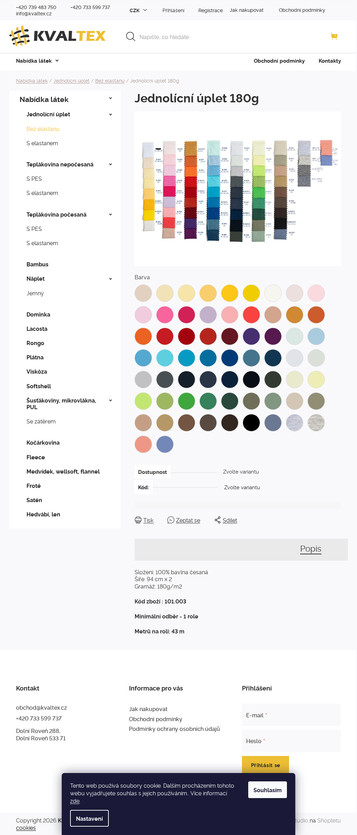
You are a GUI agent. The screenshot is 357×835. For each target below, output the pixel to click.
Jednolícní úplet (48, 114)
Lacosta (36, 328)
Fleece (35, 457)
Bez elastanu (43, 128)
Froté (33, 485)
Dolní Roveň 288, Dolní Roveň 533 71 (41, 734)
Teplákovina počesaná (56, 214)
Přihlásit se (265, 764)
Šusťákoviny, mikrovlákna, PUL (61, 403)
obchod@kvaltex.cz (41, 707)
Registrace (210, 10)
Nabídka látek (44, 99)
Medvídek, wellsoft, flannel (63, 471)
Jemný (35, 293)
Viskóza (36, 371)
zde (74, 800)
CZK (135, 10)
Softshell (38, 386)
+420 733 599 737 (39, 718)
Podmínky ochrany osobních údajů (174, 728)
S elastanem (42, 143)
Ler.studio (295, 820)
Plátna (35, 357)
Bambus (37, 264)
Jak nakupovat (247, 9)
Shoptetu (329, 820)
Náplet (35, 278)
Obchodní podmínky (302, 9)
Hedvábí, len (43, 514)
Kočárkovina (43, 442)
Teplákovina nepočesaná (59, 164)
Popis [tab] (310, 548)
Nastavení (89, 818)
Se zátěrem (41, 421)
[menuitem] (34, 60)
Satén (34, 500)
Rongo (35, 342)
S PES (34, 178)
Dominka (38, 314)
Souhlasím (267, 790)
